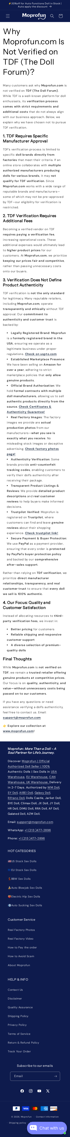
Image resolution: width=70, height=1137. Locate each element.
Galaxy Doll (42, 793)
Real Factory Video (20, 938)
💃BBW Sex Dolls (19, 878)
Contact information (47, 1116)
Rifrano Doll (16, 798)
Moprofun (26, 1116)
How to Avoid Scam (21, 956)
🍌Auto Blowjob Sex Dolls (25, 887)
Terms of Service (19, 1034)
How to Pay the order (22, 947)
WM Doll (53, 787)
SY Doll (13, 793)
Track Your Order (19, 1051)
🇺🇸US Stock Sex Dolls (22, 861)
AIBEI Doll (26, 793)
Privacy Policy (17, 1025)
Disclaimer (15, 998)
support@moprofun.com (22, 718)
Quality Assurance (20, 1007)
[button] (8, 16)
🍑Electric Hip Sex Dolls (24, 896)
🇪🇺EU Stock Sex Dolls (22, 870)
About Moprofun (19, 965)
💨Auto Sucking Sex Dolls (25, 905)
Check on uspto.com (41, 354)
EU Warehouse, (37, 777)
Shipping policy (17, 1122)
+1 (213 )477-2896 (38, 830)
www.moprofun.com (18, 731)
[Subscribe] (55, 1076)
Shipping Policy (18, 1016)
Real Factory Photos (21, 930)
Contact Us (15, 989)
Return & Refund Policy (23, 1042)
